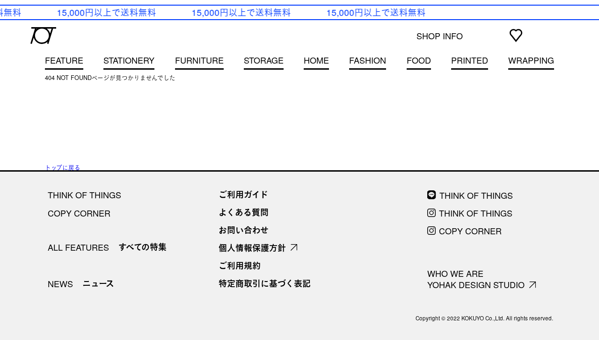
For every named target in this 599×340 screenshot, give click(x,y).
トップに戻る (62, 167)
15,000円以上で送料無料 (105, 12)
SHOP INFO (439, 35)
